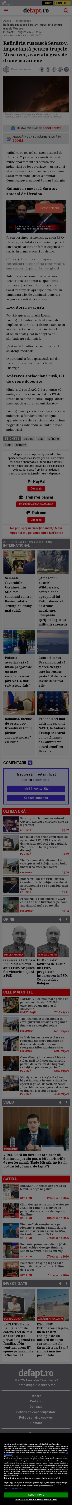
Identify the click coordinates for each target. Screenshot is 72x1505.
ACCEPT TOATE (36, 1495)
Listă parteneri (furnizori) (13, 1488)
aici (35, 1467)
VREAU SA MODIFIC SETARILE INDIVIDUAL (36, 1499)
